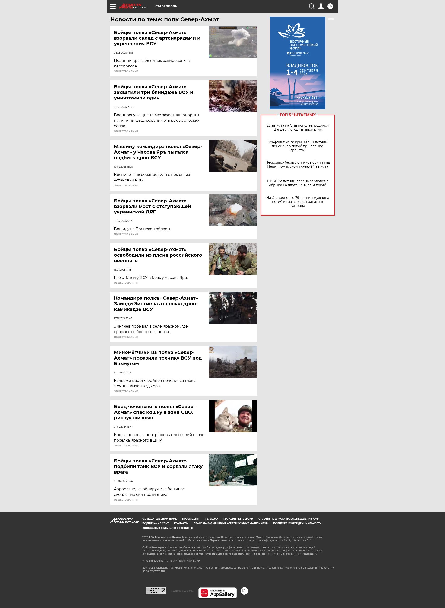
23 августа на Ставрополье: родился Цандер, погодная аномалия (298, 127)
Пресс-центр (191, 518)
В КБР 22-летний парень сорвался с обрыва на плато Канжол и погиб (297, 183)
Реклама (211, 518)
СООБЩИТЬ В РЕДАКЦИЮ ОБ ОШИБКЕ (167, 528)
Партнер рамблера (182, 590)
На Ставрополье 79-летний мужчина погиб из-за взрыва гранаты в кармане (297, 202)
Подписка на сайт (155, 523)
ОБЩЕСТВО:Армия (126, 71)
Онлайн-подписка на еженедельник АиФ (288, 518)
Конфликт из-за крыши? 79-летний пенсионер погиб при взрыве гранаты (297, 146)
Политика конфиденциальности (297, 523)
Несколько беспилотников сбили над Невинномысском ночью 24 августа (297, 165)
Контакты (181, 523)
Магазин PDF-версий (238, 518)
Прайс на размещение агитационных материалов (231, 523)
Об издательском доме (159, 518)
